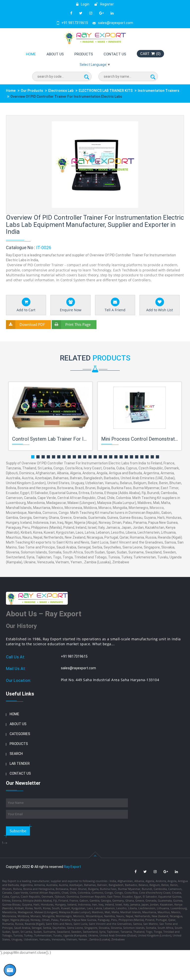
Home (31, 54)
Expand (174, 119)
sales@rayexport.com (115, 23)
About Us (55, 54)
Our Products (32, 91)
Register (106, 4)
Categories (20, 734)
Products (83, 54)
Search (16, 754)
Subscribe (18, 830)
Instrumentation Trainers (158, 91)
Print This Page (78, 324)
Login (84, 4)
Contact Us (115, 54)
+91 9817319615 (74, 23)
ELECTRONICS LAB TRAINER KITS (106, 91)
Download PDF (32, 324)
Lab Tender (20, 763)
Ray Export (72, 867)
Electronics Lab (60, 91)
